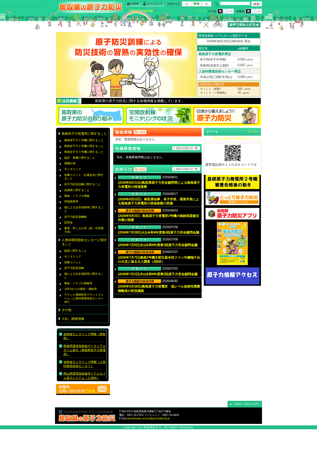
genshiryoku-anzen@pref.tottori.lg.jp (148, 418)
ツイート (201, 10)
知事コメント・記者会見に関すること (84, 176)
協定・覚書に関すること (79, 157)
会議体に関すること (76, 190)
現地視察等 (71, 201)
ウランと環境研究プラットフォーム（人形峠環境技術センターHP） (84, 298)
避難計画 (69, 163)
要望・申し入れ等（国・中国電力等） (84, 230)
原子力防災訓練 (74, 268)
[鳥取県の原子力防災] (89, 12)
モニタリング (72, 169)
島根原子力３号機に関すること (84, 151)
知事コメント (72, 262)
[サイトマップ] (153, 3)
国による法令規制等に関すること (84, 209)
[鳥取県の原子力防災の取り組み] (90, 115)
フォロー (253, 131)
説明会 (68, 222)
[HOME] (133, 3)
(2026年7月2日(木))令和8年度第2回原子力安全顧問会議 (158, 274)
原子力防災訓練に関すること (82, 184)
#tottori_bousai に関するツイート (236, 138)
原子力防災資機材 (75, 216)
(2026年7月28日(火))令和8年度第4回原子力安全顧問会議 (158, 232)
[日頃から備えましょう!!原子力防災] (227, 115)
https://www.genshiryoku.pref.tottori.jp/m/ (232, 169)
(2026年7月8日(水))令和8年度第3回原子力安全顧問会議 (158, 245)
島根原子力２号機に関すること (84, 146)
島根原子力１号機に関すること (84, 140)
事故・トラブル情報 (77, 195)
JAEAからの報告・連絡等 (80, 289)
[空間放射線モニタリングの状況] (159, 115)
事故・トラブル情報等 (78, 283)
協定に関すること (75, 250)
